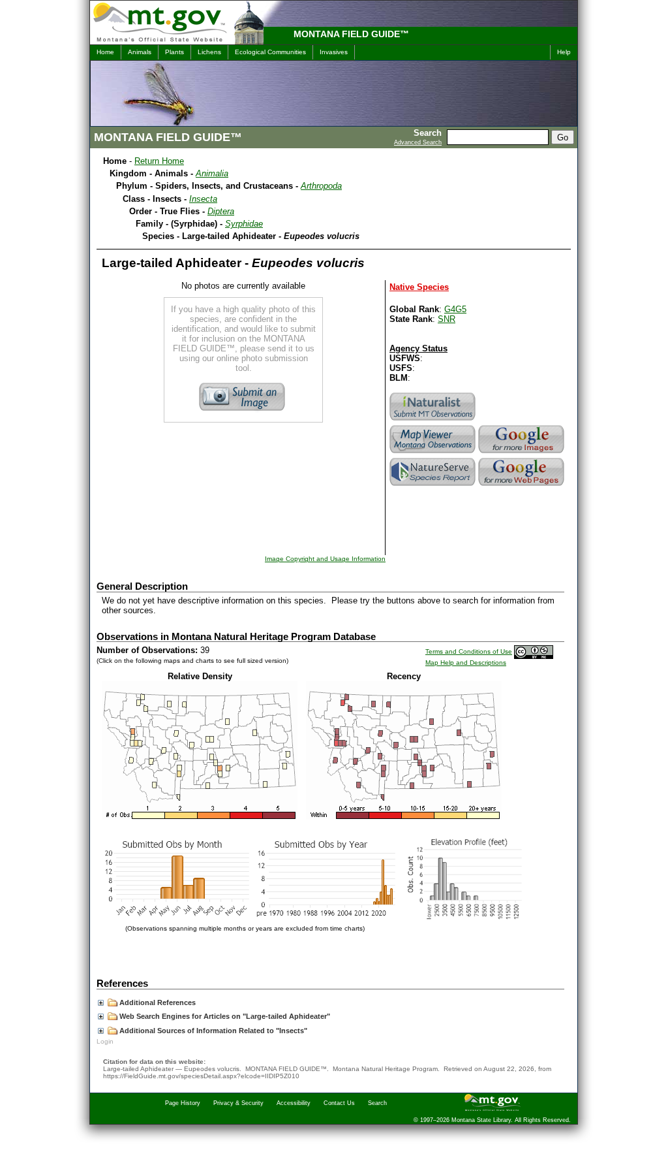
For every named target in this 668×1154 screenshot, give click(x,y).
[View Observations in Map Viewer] (433, 453)
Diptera (220, 211)
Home (105, 52)
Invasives (334, 52)
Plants (174, 52)
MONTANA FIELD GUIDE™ (351, 34)
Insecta (203, 199)
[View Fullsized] (199, 817)
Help (564, 52)
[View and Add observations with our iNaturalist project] (433, 420)
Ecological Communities (270, 52)
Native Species (419, 287)
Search (377, 1103)
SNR (446, 319)
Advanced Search (418, 142)
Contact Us (339, 1103)
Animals (139, 52)
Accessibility (294, 1103)
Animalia (212, 173)
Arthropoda (321, 186)
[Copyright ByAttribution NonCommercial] (533, 651)
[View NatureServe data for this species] (433, 485)
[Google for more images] (522, 453)
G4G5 (455, 309)
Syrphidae (244, 224)
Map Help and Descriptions (465, 662)
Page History (182, 1103)
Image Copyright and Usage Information (325, 558)
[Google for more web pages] (522, 485)
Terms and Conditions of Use (468, 651)
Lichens (209, 52)
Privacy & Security (238, 1103)
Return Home (159, 161)
